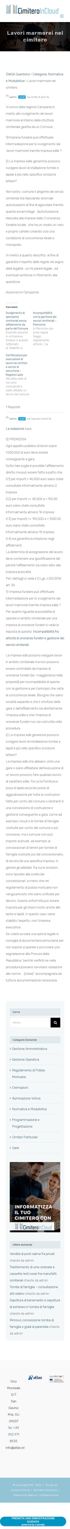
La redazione (15, 429)
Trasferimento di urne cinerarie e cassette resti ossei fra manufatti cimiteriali (33, 1273)
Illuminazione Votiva (26, 1098)
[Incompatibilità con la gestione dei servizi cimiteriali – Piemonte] (46, 328)
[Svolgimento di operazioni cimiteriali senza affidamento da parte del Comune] (19, 330)
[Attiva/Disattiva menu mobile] (62, 16)
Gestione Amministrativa (29, 1049)
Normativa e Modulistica (29, 1109)
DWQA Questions (18, 74)
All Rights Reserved (46, 1490)
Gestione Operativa (25, 1059)
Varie (15, 1148)
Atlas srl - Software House (43, 1495)
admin (13, 97)
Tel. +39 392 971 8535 (13, 1434)
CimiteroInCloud (20, 1490)
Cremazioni (20, 1087)
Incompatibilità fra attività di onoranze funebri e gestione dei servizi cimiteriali (35, 638)
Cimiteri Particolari (25, 1137)
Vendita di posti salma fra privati (32, 1254)
